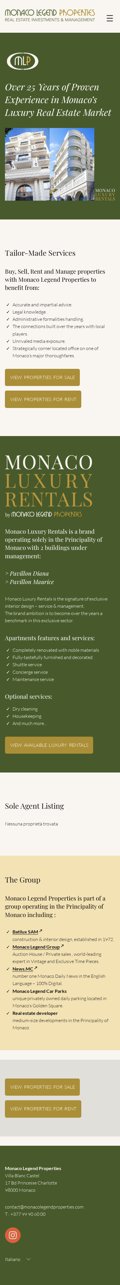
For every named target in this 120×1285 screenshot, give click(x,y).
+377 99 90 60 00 (27, 1214)
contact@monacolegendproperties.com (44, 1207)
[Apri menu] (110, 18)
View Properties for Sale (42, 377)
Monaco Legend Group (36, 946)
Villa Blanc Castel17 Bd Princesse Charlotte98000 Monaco (31, 1183)
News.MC (23, 968)
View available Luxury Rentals (49, 745)
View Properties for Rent (43, 399)
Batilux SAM (25, 931)
